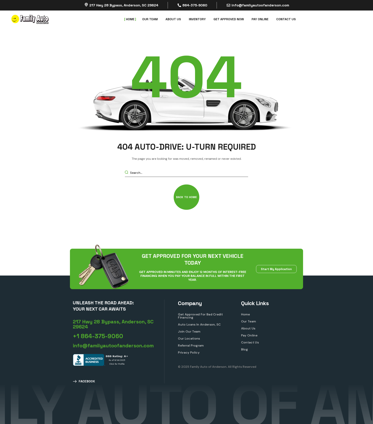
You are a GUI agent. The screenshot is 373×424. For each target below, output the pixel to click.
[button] (186, 197)
